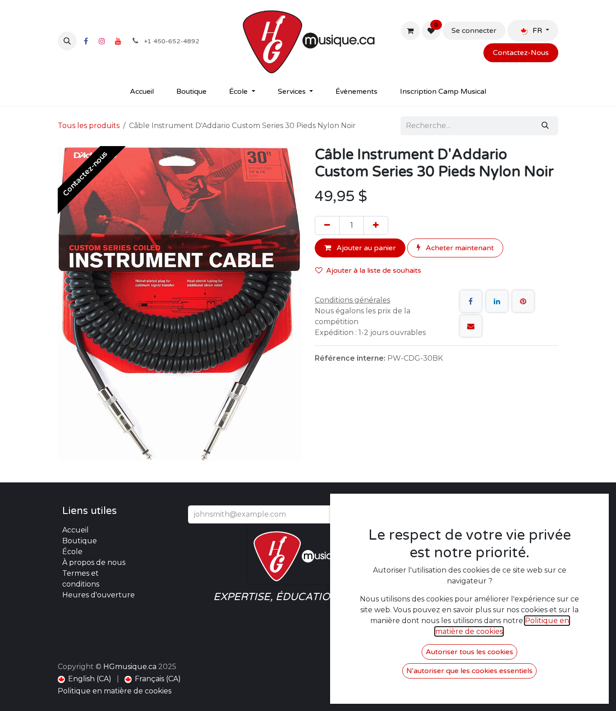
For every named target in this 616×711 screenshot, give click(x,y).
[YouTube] (118, 41)
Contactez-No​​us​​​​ (521, 52)
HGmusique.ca (129, 666)
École (72, 551)
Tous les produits (89, 125)
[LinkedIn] (497, 301)
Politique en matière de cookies (114, 691)
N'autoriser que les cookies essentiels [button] (469, 670)
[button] (67, 41)
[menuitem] (142, 91)
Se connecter (473, 30)
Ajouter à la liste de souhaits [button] (373, 270)
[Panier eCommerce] (410, 30)
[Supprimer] (327, 225)
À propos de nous (93, 562)
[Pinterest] (523, 301)
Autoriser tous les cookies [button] (469, 651)
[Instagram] (102, 41)
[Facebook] (85, 41)
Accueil (75, 530)
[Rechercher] (545, 125)
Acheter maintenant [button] (459, 247)
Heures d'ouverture (98, 595)
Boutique (79, 541)
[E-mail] (471, 326)
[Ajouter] (375, 225)
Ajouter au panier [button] (365, 247)
